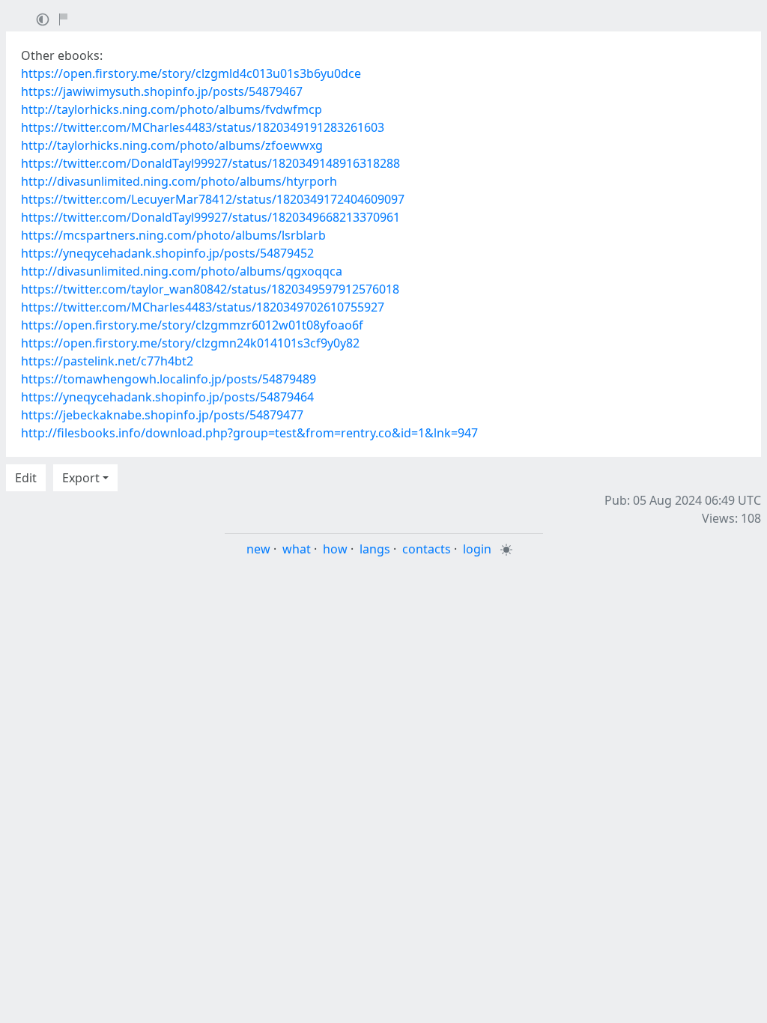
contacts (426, 549)
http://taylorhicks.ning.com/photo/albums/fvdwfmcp (171, 109)
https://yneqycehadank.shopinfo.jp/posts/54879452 (167, 253)
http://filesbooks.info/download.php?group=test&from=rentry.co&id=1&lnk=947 (249, 433)
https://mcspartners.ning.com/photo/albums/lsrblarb (173, 235)
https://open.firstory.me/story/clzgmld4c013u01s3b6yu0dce (191, 73)
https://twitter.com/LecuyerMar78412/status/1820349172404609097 (212, 199)
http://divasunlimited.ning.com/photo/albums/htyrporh (179, 181)
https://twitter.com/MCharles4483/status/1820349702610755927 (202, 307)
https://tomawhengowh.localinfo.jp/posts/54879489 (168, 379)
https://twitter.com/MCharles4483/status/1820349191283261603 (202, 127)
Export (81, 478)
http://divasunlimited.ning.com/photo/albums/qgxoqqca (181, 271)
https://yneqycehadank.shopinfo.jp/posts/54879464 (167, 397)
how (335, 549)
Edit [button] (26, 478)
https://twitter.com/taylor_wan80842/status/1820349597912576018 (210, 289)
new (258, 549)
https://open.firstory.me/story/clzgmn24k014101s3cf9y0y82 (190, 343)
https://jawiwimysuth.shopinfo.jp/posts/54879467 (162, 91)
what (296, 549)
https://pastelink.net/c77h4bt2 (107, 361)
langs (375, 549)
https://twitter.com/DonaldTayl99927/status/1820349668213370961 (210, 217)
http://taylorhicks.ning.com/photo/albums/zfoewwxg (172, 145)
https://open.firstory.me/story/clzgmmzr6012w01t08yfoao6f (192, 325)
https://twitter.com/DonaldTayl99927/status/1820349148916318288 (210, 163)
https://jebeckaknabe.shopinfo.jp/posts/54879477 (162, 415)
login (477, 549)
